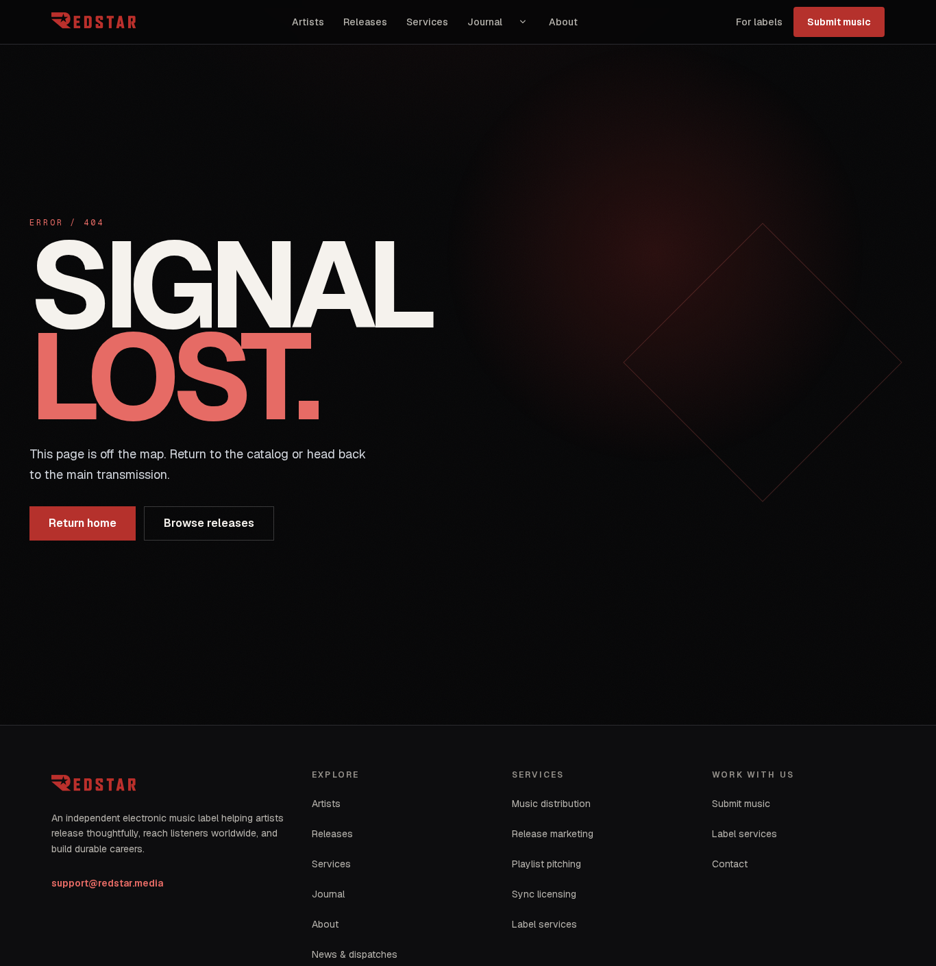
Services (427, 22)
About (563, 22)
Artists (308, 22)
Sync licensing (544, 894)
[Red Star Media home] (95, 22)
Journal (484, 22)
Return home (82, 523)
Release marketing (552, 834)
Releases (365, 22)
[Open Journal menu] (523, 22)
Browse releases (209, 523)
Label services (544, 924)
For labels (759, 22)
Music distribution (551, 803)
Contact (730, 864)
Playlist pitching (546, 864)
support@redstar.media (107, 883)
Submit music (839, 22)
